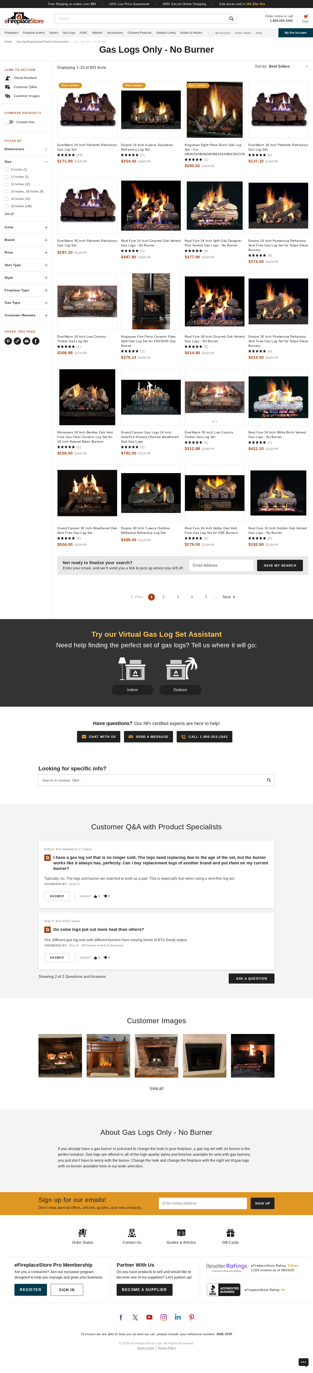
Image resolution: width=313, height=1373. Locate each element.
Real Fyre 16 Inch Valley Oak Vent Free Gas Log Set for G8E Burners (211, 530)
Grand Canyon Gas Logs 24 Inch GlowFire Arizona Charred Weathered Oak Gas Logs (149, 436)
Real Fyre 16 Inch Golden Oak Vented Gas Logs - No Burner (277, 530)
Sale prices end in (242, 4)
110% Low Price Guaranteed (129, 4)
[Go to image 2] (216, 421)
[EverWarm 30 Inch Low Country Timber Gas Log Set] (214, 397)
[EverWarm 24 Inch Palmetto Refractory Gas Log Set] (87, 110)
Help (259, 33)
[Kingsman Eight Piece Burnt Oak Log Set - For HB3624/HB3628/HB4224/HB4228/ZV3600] (214, 110)
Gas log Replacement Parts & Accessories (42, 41)
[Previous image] (190, 397)
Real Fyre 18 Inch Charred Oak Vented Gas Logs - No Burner (214, 339)
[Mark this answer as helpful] (95, 896)
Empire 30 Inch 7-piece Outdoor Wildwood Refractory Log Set (145, 530)
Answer (57, 896)
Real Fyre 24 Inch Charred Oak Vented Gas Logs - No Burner (151, 243)
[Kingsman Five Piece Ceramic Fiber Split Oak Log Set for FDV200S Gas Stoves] (151, 301)
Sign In (67, 1290)
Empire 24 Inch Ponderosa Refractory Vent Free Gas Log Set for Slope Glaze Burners (278, 245)
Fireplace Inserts (34, 32)
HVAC (84, 32)
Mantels (97, 32)
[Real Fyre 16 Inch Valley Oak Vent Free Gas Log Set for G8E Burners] (214, 493)
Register (30, 1290)
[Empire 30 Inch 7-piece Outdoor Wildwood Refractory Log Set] (151, 493)
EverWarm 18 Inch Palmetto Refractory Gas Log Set (278, 147)
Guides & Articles (191, 32)
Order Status (243, 33)
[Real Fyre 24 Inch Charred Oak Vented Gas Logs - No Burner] (151, 206)
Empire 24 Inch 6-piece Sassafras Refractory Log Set (147, 147)
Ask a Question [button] (251, 978)
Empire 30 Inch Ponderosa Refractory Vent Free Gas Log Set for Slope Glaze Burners (278, 341)
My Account (222, 33)
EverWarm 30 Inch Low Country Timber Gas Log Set (209, 434)
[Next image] (239, 397)
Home (8, 41)
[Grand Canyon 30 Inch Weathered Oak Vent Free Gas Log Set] (87, 493)
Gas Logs (69, 32)
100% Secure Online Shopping (184, 4)
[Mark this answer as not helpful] (105, 896)
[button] (148, 736)
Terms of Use (145, 1348)
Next (227, 597)
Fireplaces (11, 32)
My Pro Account (296, 32)
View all (157, 1088)
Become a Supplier (144, 1290)
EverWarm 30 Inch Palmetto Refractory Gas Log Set (87, 243)
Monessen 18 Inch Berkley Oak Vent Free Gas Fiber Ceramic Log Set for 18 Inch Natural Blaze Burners (85, 436)
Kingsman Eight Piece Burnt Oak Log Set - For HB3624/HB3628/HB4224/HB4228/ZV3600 (215, 149)
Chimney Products (140, 32)
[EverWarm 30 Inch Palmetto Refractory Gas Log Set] (87, 206)
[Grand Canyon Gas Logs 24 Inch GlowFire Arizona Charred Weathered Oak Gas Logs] (151, 397)
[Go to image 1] (213, 422)
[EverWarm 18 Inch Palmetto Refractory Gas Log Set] (278, 110)
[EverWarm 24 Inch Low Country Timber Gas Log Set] (87, 301)
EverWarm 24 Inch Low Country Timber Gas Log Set (81, 339)
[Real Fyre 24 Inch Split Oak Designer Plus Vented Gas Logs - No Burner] (214, 206)
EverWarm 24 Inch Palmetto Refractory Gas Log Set (87, 147)
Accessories (115, 32)
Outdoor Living (166, 32)
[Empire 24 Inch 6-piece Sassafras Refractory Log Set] (151, 110)
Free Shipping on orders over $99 (72, 4)
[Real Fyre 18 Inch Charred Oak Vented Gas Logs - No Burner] (214, 301)
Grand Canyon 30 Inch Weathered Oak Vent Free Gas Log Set (87, 530)
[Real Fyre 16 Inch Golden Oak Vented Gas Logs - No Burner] (278, 493)
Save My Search (280, 565)
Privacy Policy (167, 1348)
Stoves (53, 32)
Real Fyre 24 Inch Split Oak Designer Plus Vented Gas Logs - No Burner (213, 243)
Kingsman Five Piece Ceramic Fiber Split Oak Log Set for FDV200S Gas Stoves (148, 341)
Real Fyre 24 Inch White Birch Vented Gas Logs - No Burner (277, 434)
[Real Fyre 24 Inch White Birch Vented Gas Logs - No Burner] (278, 397)
